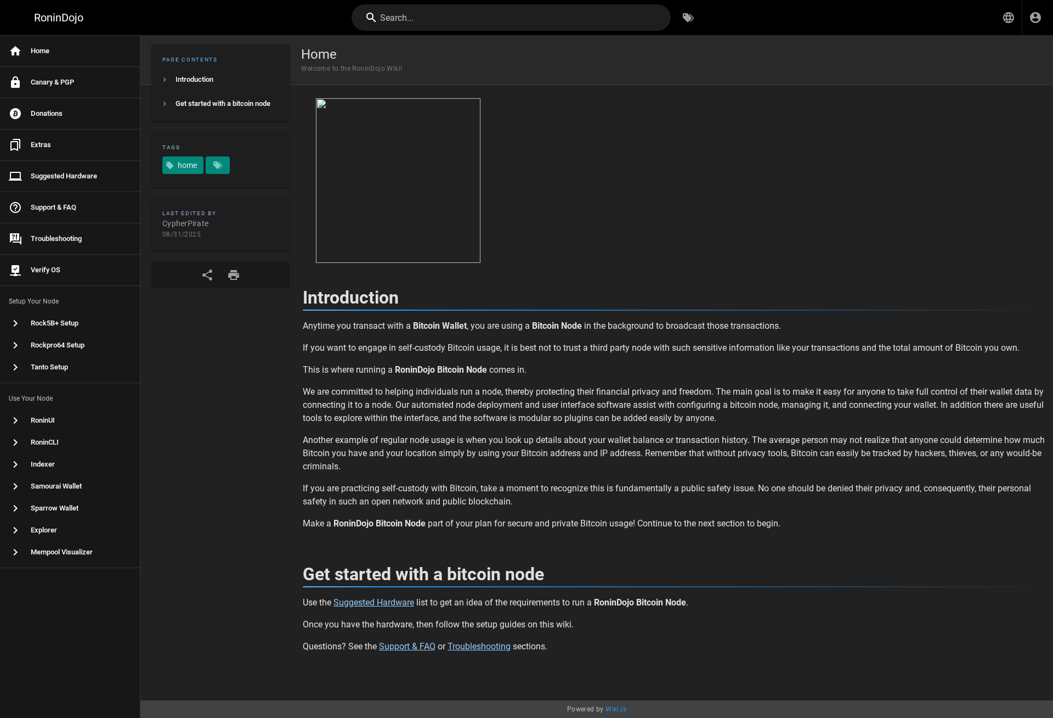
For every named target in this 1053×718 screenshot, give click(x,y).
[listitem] (220, 80)
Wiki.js (615, 709)
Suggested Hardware (373, 602)
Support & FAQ (407, 646)
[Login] (1035, 17)
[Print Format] (233, 275)
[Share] (207, 275)
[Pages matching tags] (218, 165)
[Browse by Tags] (688, 17)
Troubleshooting (479, 646)
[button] (1008, 17)
